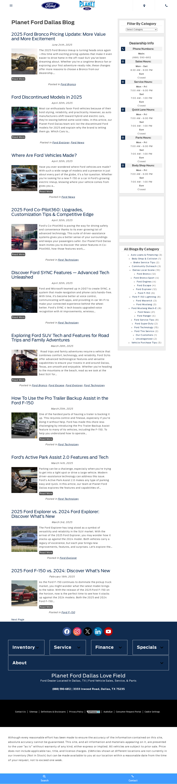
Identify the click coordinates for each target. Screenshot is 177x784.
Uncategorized (144, 339)
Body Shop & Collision (144, 259)
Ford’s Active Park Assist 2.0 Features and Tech (59, 457)
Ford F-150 (68, 612)
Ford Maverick (144, 301)
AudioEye (108, 711)
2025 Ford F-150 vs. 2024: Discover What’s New (60, 570)
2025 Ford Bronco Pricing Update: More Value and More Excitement (58, 36)
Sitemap (33, 711)
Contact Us (20, 711)
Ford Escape (56, 385)
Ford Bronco (68, 84)
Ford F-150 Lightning (144, 297)
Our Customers (144, 335)
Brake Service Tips (144, 262)
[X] (87, 631)
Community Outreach (144, 266)
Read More (18, 79)
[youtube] (108, 631)
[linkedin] (98, 631)
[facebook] (67, 631)
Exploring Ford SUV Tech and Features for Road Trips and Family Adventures (60, 338)
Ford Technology (68, 260)
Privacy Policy (76, 711)
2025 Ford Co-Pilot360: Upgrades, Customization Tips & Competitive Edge (52, 212)
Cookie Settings (152, 711)
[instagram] (77, 631)
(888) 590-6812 (141, 57)
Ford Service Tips (144, 320)
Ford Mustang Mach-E (144, 308)
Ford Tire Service (144, 331)
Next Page (17, 619)
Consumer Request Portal (128, 711)
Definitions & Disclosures (53, 711)
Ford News (77, 142)
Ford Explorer (60, 142)
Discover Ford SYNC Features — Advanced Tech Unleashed (60, 275)
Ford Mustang (144, 304)
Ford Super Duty (144, 323)
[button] (26, 647)
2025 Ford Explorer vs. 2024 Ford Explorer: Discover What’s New (55, 514)
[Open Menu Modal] (11, 5)
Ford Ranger (144, 316)
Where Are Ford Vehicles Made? (44, 155)
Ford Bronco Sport (144, 278)
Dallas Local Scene (144, 270)
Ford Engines (144, 282)
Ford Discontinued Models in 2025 (47, 97)
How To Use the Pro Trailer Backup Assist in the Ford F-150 (59, 400)
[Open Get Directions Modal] (144, 5)
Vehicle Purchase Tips (144, 342)
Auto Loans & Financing (144, 255)
